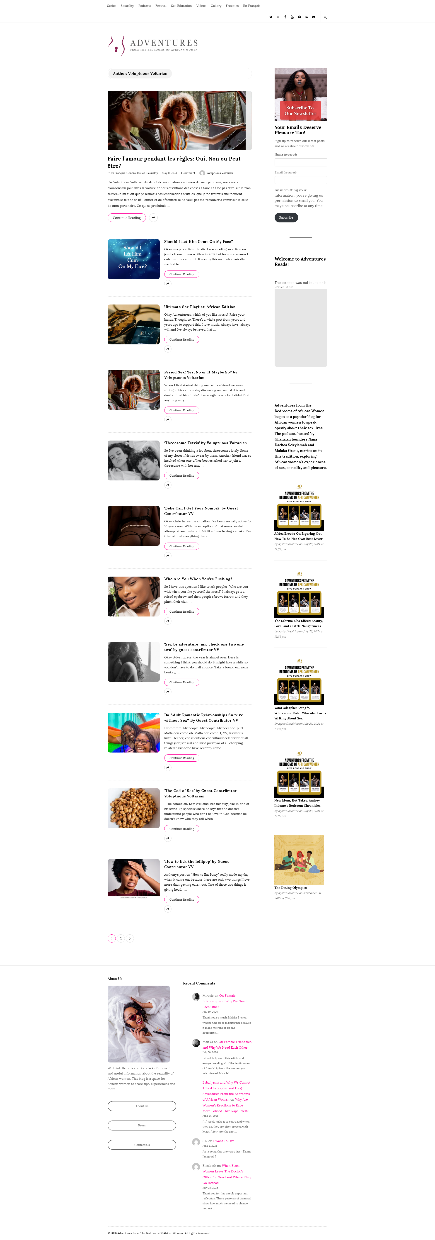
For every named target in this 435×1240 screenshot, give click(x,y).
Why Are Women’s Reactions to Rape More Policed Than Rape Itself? (226, 1105)
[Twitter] (271, 16)
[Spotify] (299, 16)
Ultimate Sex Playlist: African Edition (200, 307)
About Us (142, 1106)
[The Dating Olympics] (299, 860)
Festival (161, 6)
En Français (251, 6)
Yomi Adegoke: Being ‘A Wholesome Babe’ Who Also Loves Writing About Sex (300, 713)
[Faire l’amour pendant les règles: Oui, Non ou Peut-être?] (180, 120)
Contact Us (142, 1145)
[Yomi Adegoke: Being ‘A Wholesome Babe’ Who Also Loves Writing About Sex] (299, 680)
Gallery (216, 6)
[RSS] (306, 16)
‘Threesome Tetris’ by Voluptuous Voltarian (205, 443)
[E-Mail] (314, 16)
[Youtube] (292, 16)
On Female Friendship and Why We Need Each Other (224, 1001)
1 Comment (188, 173)
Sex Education (181, 6)
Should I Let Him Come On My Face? (198, 241)
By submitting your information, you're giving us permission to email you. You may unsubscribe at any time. (299, 198)
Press (142, 1125)
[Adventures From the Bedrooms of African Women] (153, 46)
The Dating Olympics (290, 888)
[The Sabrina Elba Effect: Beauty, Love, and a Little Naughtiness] (299, 593)
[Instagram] (278, 16)
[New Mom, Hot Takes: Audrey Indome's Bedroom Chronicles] (299, 773)
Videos (201, 6)
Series (111, 6)
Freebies (232, 6)
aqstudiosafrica (288, 544)
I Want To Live (223, 1141)
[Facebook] (285, 16)
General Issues (135, 173)
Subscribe (286, 217)
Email (286, 172)
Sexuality (127, 6)
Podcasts (144, 6)
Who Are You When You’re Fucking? (198, 579)
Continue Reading (127, 218)
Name (286, 154)
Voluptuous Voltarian (219, 173)
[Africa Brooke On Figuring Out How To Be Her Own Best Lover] (299, 506)
